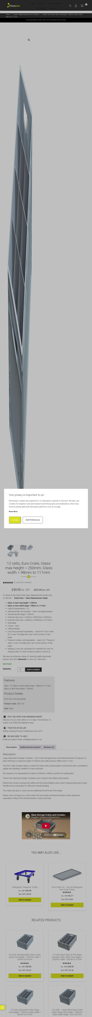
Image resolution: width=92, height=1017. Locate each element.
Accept (15, 520)
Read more (13, 511)
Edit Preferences (33, 520)
